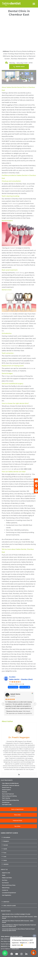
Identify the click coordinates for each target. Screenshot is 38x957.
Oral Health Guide (6, 804)
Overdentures (5, 802)
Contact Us (5, 890)
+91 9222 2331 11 (15, 948)
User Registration (6, 895)
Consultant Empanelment (9, 892)
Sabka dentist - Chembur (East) (21, 679)
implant (12, 248)
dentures (30, 368)
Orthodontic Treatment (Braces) (10, 785)
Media (3, 875)
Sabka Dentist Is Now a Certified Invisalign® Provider (16, 914)
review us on (24, 687)
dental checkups (14, 188)
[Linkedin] (19, 775)
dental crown (8, 314)
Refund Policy (5, 887)
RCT (3, 280)
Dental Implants (6, 789)
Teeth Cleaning (6, 798)
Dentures (4, 791)
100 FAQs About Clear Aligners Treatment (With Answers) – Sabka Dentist (19, 917)
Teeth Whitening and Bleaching (10, 800)
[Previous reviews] (3, 703)
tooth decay (19, 272)
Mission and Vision (7, 877)
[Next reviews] (34, 703)
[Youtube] (16, 954)
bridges (7, 376)
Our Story (4, 880)
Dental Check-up (6, 787)
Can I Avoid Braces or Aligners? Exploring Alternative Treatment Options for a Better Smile (19, 925)
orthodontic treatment (10, 346)
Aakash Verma (15, 694)
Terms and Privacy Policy (8, 885)
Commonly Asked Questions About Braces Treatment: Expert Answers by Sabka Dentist (18, 929)
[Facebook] (12, 954)
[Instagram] (21, 954)
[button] (34, 4)
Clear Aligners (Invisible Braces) (10, 783)
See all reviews (13, 687)
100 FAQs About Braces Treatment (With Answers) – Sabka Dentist (17, 921)
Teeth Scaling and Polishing (9, 796)
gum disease (24, 206)
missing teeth (26, 255)
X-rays (26, 186)
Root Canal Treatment (8, 794)
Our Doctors (5, 882)
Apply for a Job (6, 872)
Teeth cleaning (13, 203)
